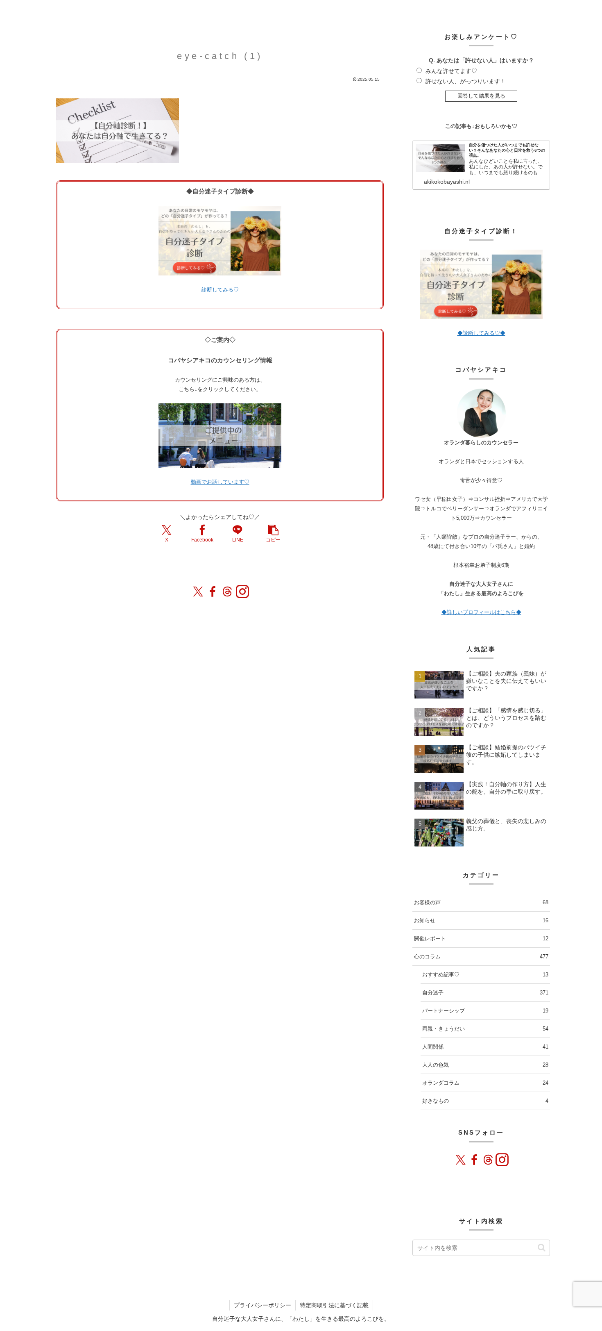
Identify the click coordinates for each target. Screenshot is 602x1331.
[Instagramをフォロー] (242, 591)
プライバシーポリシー (262, 1305)
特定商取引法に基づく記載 (334, 1305)
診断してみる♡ (220, 290)
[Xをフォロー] (198, 591)
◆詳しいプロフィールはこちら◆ (481, 612)
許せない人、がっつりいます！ (465, 81)
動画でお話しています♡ (220, 482)
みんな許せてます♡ (451, 71)
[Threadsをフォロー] (227, 591)
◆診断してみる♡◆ (481, 333)
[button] (273, 533)
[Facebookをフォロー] (212, 591)
